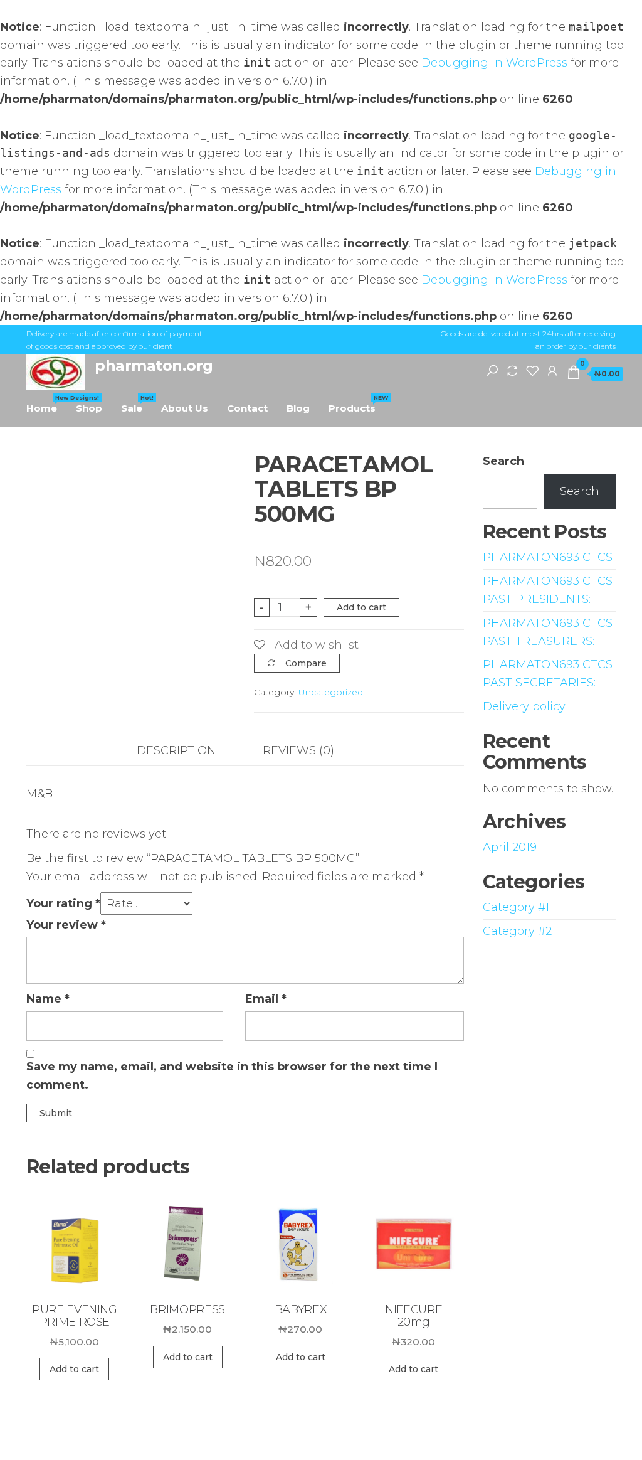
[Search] (492, 370)
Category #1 (516, 907)
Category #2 (517, 931)
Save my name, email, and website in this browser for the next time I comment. (232, 1076)
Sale (136, 404)
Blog (298, 408)
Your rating (63, 903)
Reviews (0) (298, 750)
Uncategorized (330, 692)
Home (46, 404)
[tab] (185, 750)
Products (357, 404)
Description (176, 750)
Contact (247, 408)
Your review (66, 925)
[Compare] (512, 370)
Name (48, 999)
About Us (184, 408)
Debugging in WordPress (494, 63)
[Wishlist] (532, 370)
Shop (89, 408)
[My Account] (552, 370)
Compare (306, 663)
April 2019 (510, 847)
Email (266, 999)
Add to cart (361, 607)
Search (503, 461)
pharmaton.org (154, 365)
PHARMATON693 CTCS (548, 557)
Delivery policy (524, 706)
